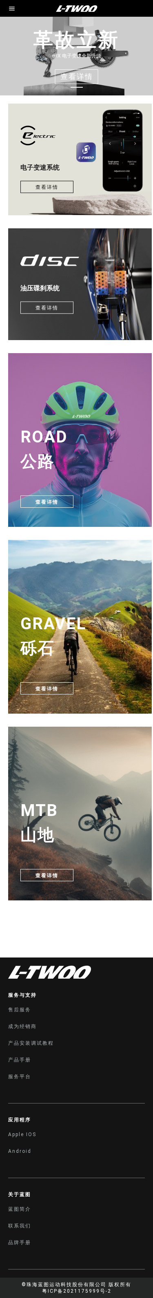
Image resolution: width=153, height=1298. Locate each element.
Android (19, 1151)
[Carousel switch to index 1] (77, 87)
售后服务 (19, 1010)
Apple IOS (22, 1134)
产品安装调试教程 (31, 1043)
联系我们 (19, 1226)
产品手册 (19, 1060)
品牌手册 (19, 1242)
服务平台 (19, 1076)
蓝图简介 (19, 1209)
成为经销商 (22, 1026)
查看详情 (46, 187)
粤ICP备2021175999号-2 (76, 1291)
